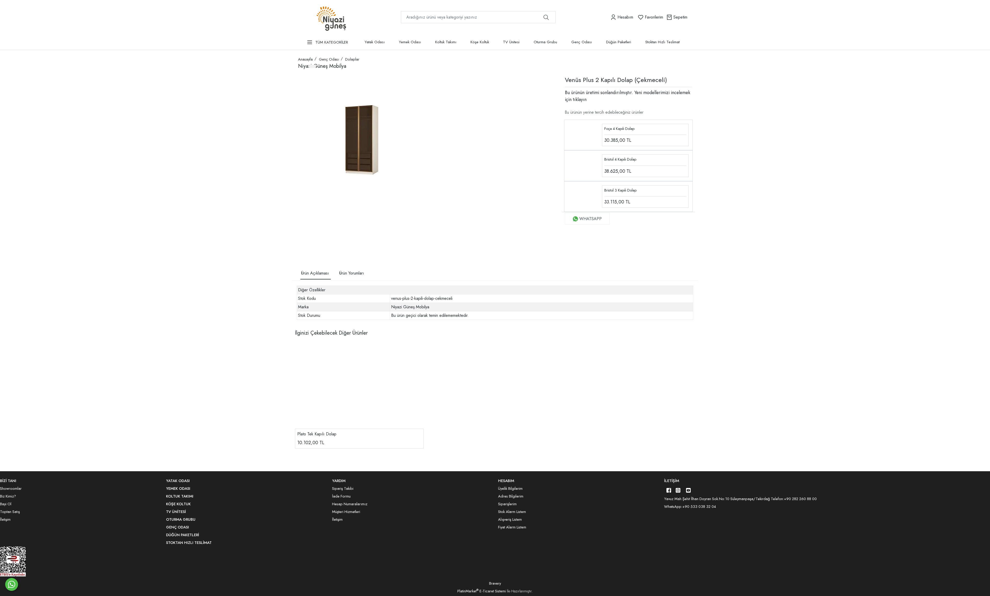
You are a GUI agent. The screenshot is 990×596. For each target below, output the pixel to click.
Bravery (495, 583)
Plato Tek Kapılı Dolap (316, 434)
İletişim (671, 481)
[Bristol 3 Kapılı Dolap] (583, 196)
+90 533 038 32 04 (699, 506)
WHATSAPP (590, 219)
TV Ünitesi (511, 42)
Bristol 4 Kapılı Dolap (620, 159)
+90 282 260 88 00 (800, 499)
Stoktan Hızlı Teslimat (662, 42)
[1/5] (301, 238)
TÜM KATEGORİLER (331, 42)
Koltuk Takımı (445, 42)
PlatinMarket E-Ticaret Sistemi (481, 591)
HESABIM (506, 481)
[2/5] (304, 238)
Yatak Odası (375, 42)
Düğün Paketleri (618, 42)
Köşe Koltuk (480, 42)
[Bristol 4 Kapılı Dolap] (583, 165)
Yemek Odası (410, 42)
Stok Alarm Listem (512, 512)
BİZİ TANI (8, 481)
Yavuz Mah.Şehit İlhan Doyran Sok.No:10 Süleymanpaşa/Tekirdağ (717, 499)
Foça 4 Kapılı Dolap (619, 128)
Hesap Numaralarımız (349, 504)
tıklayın (579, 99)
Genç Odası (581, 42)
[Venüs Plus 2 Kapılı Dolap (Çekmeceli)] (362, 140)
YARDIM (338, 481)
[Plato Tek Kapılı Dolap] (359, 386)
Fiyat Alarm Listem (512, 527)
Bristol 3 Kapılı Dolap (620, 190)
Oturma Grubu (545, 42)
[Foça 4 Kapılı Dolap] (583, 134)
